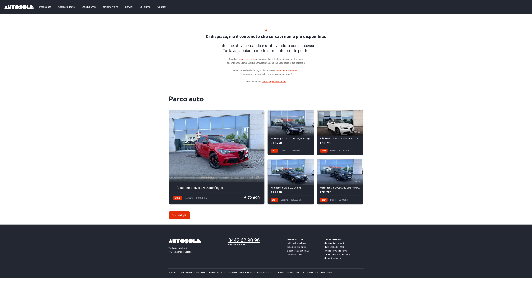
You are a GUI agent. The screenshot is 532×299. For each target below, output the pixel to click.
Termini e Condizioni (285, 272)
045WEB (329, 272)
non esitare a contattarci (287, 70)
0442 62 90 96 (244, 240)
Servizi (129, 6)
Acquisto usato (66, 6)
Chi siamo (145, 6)
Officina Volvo (110, 6)
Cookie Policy (312, 272)
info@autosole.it (237, 244)
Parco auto (45, 6)
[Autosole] (19, 7)
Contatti (161, 6)
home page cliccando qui (274, 81)
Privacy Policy (300, 272)
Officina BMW (89, 6)
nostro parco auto (246, 59)
